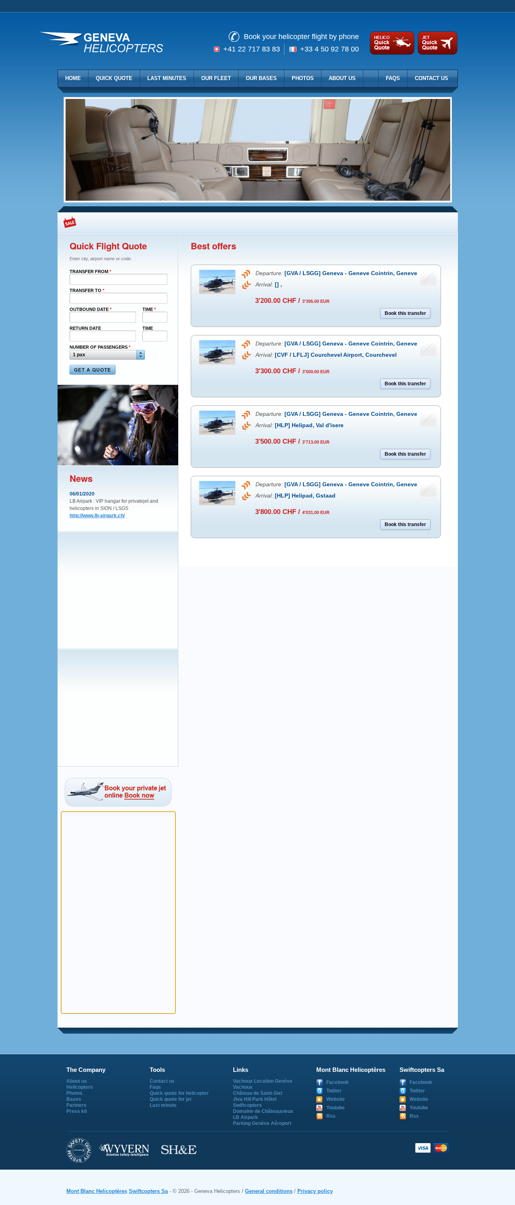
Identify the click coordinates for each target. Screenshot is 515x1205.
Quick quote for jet (171, 1099)
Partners (76, 1105)
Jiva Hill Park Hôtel (254, 1099)
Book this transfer (405, 313)
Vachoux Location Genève (263, 1081)
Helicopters (79, 1087)
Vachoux (243, 1087)
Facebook (337, 1082)
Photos (303, 78)
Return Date (85, 328)
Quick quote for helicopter (179, 1093)
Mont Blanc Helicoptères (96, 1191)
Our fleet (216, 78)
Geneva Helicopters (101, 42)
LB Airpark (245, 1117)
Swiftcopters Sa (148, 1191)
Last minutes (166, 78)
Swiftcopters (247, 1105)
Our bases (261, 78)
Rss (331, 1116)
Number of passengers (100, 347)
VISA (423, 1148)
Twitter (334, 1091)
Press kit (76, 1111)
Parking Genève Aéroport (262, 1123)
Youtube (335, 1107)
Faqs (393, 78)
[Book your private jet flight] (121, 792)
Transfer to (87, 290)
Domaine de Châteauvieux (263, 1111)
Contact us (431, 78)
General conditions (269, 1191)
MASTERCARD (441, 1148)
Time (149, 309)
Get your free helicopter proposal (392, 43)
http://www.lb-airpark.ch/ (97, 515)
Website (335, 1099)
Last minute (163, 1105)
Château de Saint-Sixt (257, 1093)
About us (342, 78)
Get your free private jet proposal (436, 43)
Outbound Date (90, 309)
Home (73, 78)
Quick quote (114, 78)
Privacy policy (315, 1191)
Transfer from (90, 271)
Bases (73, 1099)
